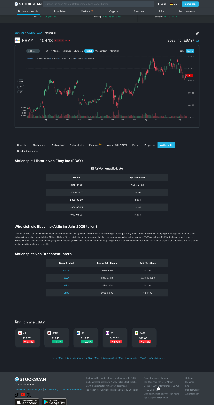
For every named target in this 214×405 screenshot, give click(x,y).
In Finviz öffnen (93, 358)
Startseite (20, 33)
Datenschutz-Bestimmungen (28, 389)
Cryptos (113, 11)
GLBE (66, 292)
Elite (161, 11)
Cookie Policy (51, 389)
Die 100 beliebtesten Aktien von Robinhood (106, 386)
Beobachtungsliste (28, 11)
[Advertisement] (107, 135)
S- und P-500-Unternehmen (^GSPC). (161, 386)
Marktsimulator (187, 11)
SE (83, 333)
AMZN (66, 270)
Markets (87, 11)
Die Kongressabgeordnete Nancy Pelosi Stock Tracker (111, 382)
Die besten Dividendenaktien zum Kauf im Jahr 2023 (111, 378)
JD (24, 333)
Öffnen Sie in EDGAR (136, 358)
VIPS (66, 285)
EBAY (66, 278)
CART (142, 333)
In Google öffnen (75, 358)
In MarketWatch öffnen (113, 358)
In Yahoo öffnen (56, 358)
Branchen (138, 11)
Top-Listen (60, 11)
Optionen (189, 378)
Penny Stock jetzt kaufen (156, 378)
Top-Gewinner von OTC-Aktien (158, 382)
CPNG (55, 333)
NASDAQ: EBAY (34, 33)
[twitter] (197, 33)
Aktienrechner (192, 393)
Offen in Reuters (157, 358)
